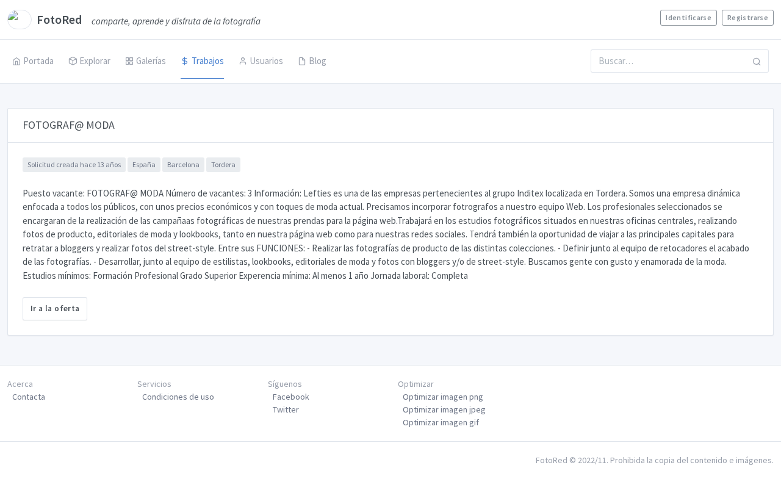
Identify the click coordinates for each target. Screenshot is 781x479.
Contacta (28, 396)
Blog (317, 61)
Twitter (286, 409)
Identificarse (688, 17)
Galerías (151, 61)
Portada (38, 61)
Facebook (291, 396)
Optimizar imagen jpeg (444, 409)
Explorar (94, 61)
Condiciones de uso (178, 396)
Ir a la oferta (55, 308)
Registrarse (747, 17)
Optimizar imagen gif (441, 422)
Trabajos (208, 61)
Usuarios (266, 61)
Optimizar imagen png (443, 396)
